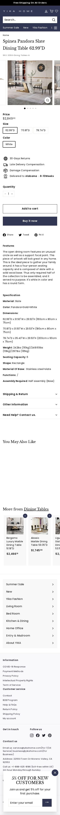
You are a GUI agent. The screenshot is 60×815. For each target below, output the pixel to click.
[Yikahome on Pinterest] (50, 735)
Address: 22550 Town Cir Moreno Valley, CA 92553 (27, 760)
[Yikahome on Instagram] (32, 735)
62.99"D (10, 130)
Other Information (15, 404)
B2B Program (10, 700)
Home (6, 35)
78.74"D (41, 130)
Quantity (9, 187)
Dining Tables (36, 509)
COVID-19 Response (14, 666)
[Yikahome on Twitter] (44, 735)
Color (6, 137)
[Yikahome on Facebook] (38, 735)
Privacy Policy (10, 675)
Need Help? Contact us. (19, 415)
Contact (7, 695)
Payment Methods (13, 671)
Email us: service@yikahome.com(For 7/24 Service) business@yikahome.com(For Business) (27, 751)
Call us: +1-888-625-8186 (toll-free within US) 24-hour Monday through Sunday (28, 768)
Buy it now (30, 221)
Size (5, 124)
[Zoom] (47, 100)
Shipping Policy (11, 713)
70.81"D (25, 130)
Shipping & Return (15, 394)
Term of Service (12, 685)
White (9, 144)
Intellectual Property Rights (18, 680)
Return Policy (10, 709)
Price (6, 114)
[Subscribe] (47, 803)
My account (9, 718)
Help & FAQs (10, 704)
